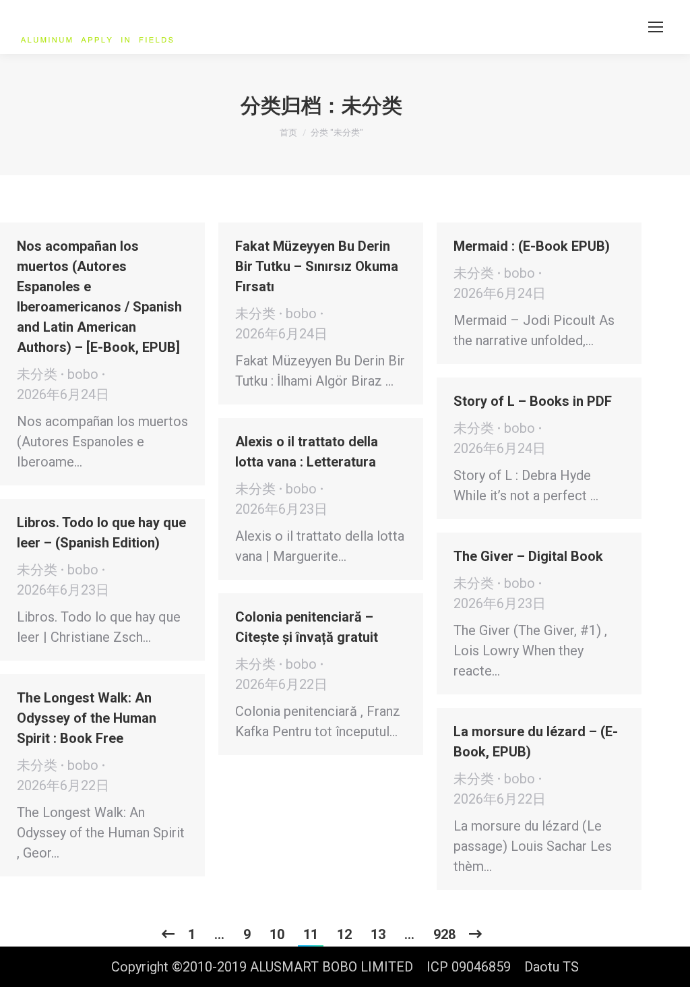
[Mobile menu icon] (655, 27)
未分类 (37, 374)
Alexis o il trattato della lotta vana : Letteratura (306, 451)
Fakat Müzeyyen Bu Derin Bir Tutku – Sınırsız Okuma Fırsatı (316, 266)
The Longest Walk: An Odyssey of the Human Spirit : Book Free (86, 718)
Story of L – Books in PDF (532, 401)
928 (444, 934)
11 (310, 934)
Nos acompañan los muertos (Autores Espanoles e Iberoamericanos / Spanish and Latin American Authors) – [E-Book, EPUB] (99, 296)
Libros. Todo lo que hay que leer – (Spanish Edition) (101, 532)
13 (378, 934)
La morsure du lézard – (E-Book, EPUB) (535, 741)
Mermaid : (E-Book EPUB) (531, 246)
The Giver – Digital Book (528, 556)
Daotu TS (551, 967)
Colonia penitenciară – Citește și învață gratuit (306, 627)
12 (344, 934)
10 (277, 934)
